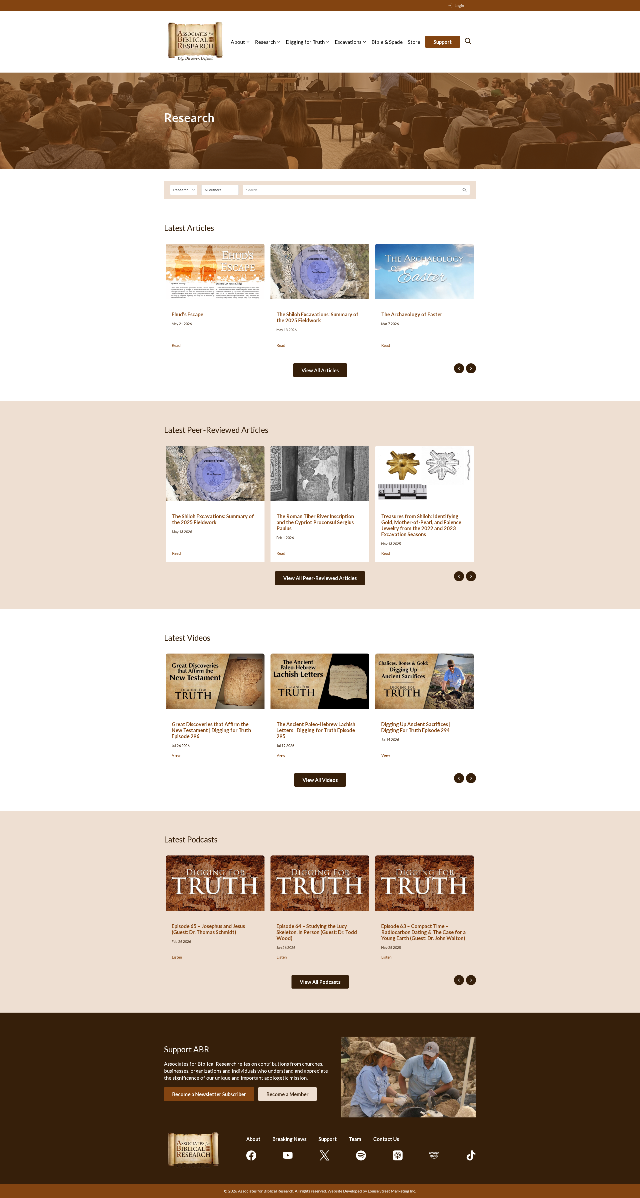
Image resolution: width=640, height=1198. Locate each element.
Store (414, 42)
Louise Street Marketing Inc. (392, 1190)
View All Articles (320, 370)
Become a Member (287, 1094)
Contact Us (386, 1139)
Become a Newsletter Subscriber (209, 1094)
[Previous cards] (459, 368)
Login (459, 5)
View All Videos (320, 780)
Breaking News (289, 1139)
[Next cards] (471, 368)
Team (355, 1139)
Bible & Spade (387, 42)
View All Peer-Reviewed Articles (320, 578)
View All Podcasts (320, 982)
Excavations (348, 42)
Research (265, 42)
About (238, 42)
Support (443, 42)
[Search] (468, 41)
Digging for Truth (305, 42)
